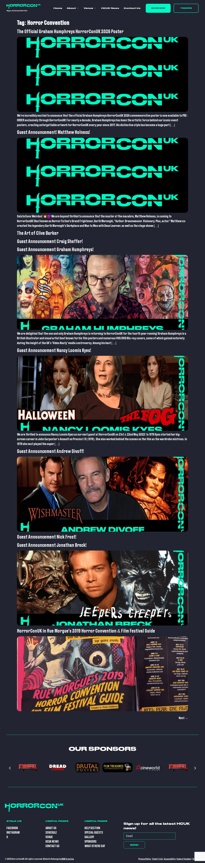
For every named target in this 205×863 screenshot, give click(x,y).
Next (183, 718)
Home (57, 8)
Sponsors (90, 841)
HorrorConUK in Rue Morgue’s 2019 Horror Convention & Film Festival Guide (86, 631)
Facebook (12, 828)
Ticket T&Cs (157, 859)
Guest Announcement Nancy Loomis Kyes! (54, 350)
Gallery (89, 837)
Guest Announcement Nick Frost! (46, 537)
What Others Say (94, 846)
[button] (10, 768)
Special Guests (93, 832)
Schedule (51, 832)
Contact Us (132, 8)
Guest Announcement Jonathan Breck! (52, 545)
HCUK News (110, 8)
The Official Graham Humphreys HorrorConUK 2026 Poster (70, 31)
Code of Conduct (183, 859)
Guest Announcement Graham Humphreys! (55, 249)
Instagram (13, 832)
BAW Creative (68, 859)
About (71, 8)
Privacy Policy (144, 859)
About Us (50, 828)
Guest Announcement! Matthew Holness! (53, 132)
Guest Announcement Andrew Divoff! (50, 451)
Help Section (92, 828)
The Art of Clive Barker (38, 233)
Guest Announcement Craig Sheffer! (50, 241)
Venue (88, 8)
